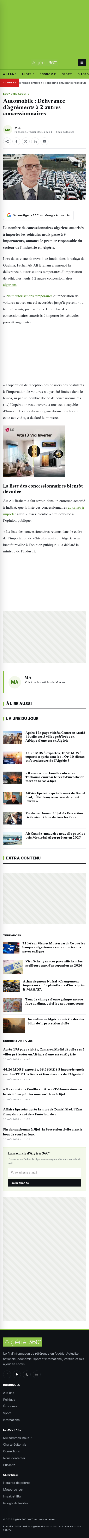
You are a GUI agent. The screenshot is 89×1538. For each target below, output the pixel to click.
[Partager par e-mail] (44, 141)
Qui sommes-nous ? (17, 1438)
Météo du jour (13, 1489)
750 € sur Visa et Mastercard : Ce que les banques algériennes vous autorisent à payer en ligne (53, 948)
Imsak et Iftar (12, 1496)
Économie (48, 74)
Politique (9, 1400)
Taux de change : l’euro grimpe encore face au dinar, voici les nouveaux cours (54, 1001)
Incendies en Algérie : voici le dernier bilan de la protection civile (56, 1021)
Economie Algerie (16, 93)
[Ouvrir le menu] (82, 62)
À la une (9, 74)
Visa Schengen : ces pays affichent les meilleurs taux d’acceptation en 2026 (54, 963)
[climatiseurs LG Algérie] (44, 451)
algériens (10, 284)
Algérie (28, 74)
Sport (67, 74)
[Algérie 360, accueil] (44, 63)
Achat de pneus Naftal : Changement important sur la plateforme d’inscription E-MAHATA (54, 986)
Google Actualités (15, 1503)
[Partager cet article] (7, 141)
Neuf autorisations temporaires (29, 295)
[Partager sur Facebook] (16, 141)
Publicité (9, 1465)
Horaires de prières (16, 1483)
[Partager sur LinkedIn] (35, 141)
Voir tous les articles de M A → (45, 682)
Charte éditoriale (14, 1444)
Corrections (11, 1451)
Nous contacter (14, 1458)
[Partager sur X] (26, 141)
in (36, 1374)
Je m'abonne (20, 1182)
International (11, 1420)
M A (17, 128)
